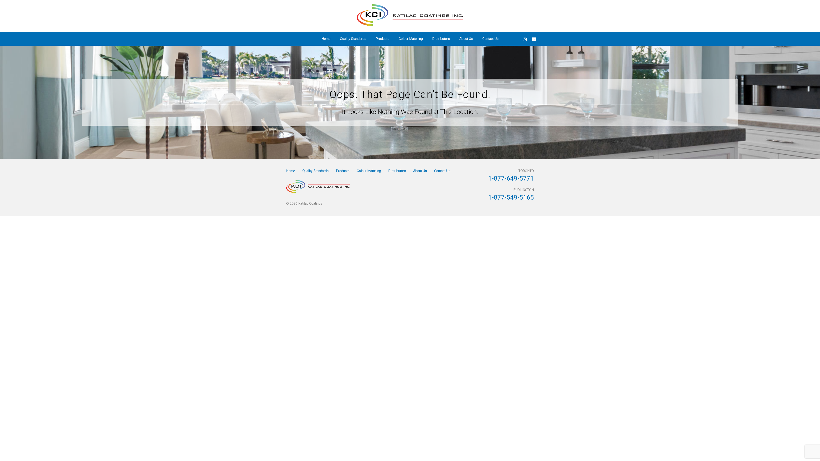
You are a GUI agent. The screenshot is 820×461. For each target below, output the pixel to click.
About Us (466, 39)
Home (326, 39)
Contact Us (490, 39)
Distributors (441, 39)
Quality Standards (353, 39)
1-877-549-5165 (511, 197)
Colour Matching (411, 39)
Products (382, 39)
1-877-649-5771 (511, 178)
